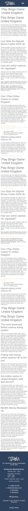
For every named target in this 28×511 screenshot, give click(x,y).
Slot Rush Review (6, 93)
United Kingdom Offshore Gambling (12, 245)
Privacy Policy (14, 507)
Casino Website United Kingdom (11, 156)
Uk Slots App (5, 38)
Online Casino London (8, 126)
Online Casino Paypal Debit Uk (10, 236)
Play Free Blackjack (7, 188)
